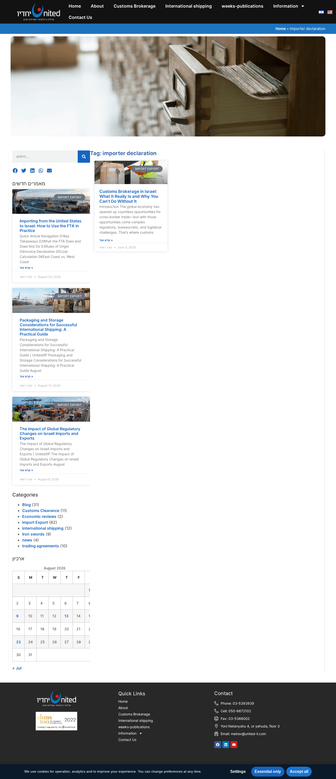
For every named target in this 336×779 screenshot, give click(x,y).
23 (18, 642)
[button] (15, 171)
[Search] (84, 156)
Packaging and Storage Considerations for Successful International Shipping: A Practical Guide (48, 327)
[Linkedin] (225, 744)
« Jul (16, 668)
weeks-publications (242, 6)
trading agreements (40, 545)
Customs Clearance (40, 510)
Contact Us (80, 17)
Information (285, 6)
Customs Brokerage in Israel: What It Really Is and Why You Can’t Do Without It (128, 196)
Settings (238, 771)
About (97, 6)
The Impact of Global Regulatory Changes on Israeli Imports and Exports (50, 433)
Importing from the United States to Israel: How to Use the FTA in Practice (50, 225)
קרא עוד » (26, 267)
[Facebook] (217, 744)
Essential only (268, 771)
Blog (26, 504)
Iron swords (33, 534)
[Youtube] (233, 744)
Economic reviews (39, 516)
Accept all (299, 771)
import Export (35, 522)
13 (66, 616)
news (27, 539)
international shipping (42, 528)
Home (75, 6)
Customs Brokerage (134, 6)
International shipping (188, 6)
